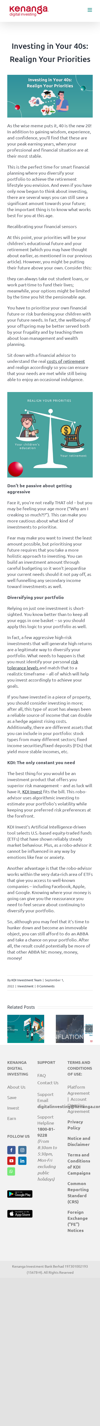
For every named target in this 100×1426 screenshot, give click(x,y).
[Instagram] (22, 1150)
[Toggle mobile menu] (90, 9)
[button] (11, 1029)
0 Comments (46, 986)
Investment (25, 986)
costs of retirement (66, 361)
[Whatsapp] (11, 1171)
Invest (13, 1107)
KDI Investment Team (26, 980)
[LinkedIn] (22, 1161)
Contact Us (47, 1082)
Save (12, 1097)
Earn (11, 1118)
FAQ (41, 1075)
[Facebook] (11, 1150)
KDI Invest (32, 791)
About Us (16, 1086)
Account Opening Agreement (78, 1105)
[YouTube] (11, 1161)
